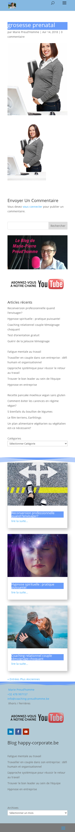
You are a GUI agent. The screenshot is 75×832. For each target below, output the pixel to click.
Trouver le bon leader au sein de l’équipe (34, 379)
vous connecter (32, 206)
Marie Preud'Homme (26, 32)
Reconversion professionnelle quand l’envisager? (32, 514)
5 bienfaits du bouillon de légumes (30, 411)
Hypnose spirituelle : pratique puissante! (34, 319)
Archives (13, 808)
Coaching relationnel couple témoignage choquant (31, 657)
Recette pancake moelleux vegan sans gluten (36, 395)
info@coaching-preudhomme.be (28, 699)
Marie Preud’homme (21, 689)
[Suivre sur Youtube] (26, 732)
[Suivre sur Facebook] (18, 732)
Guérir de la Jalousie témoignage (29, 341)
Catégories (14, 438)
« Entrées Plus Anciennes (24, 679)
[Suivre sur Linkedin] (11, 732)
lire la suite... (19, 521)
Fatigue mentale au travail (24, 351)
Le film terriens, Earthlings (24, 417)
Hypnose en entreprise (22, 385)
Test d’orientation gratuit (23, 335)
